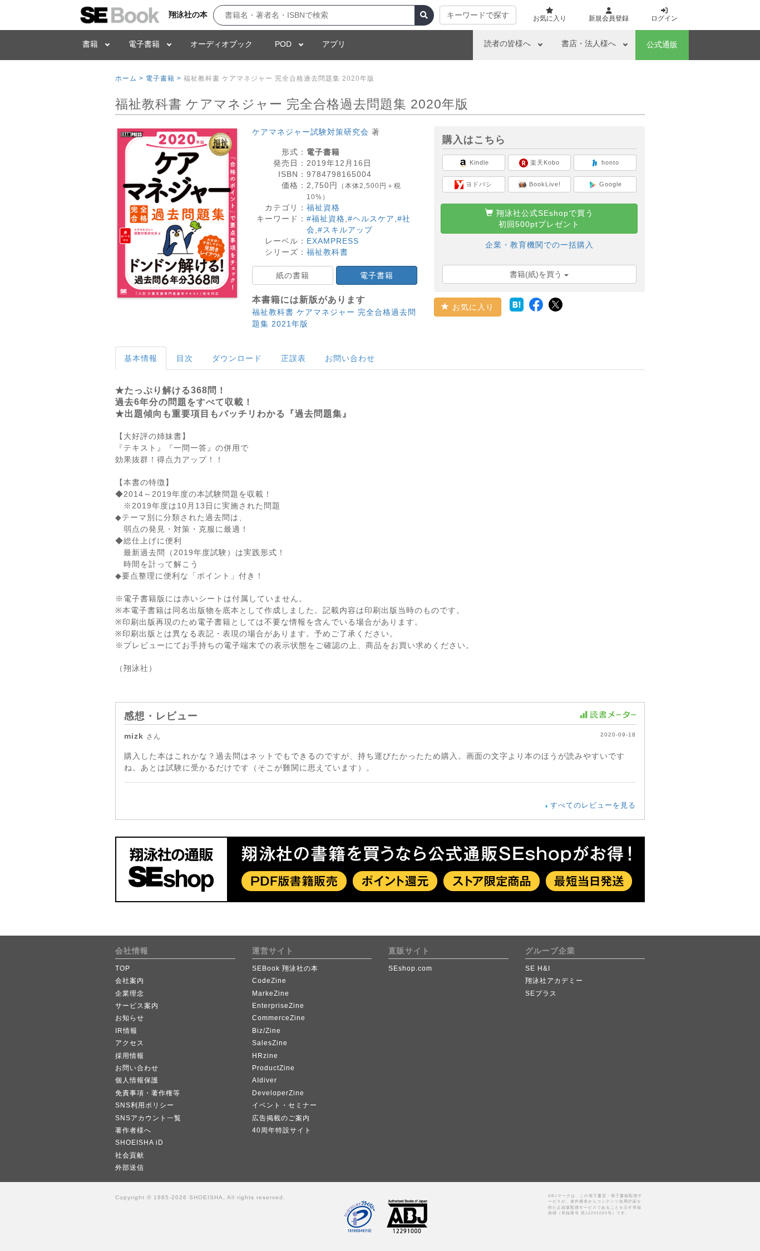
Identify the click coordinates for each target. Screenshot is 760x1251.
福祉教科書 (327, 252)
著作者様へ (133, 1130)
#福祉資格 (326, 218)
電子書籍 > (163, 78)
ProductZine (273, 1068)
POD (283, 43)
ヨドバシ (477, 184)
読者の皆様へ (507, 43)
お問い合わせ (350, 358)
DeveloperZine (278, 1093)
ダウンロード (237, 358)
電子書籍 (144, 43)
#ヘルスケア (371, 218)
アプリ (334, 43)
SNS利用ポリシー (144, 1105)
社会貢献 (129, 1155)
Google (609, 184)
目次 (184, 358)
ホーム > (129, 78)
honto (609, 162)
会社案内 (129, 981)
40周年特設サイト (282, 1130)
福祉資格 (323, 207)
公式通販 (662, 44)
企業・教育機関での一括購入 (539, 244)
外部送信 (129, 1167)
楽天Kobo (544, 162)
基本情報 (140, 358)
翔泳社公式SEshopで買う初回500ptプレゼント (543, 219)
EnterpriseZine (278, 1006)
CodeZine (269, 981)
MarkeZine (270, 993)
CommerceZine (278, 1018)
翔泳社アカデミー (554, 981)
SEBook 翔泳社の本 (285, 968)
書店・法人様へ (588, 43)
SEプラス (541, 993)
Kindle (478, 162)
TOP (122, 968)
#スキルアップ (345, 229)
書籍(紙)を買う (537, 274)
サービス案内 (137, 1006)
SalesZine (270, 1043)
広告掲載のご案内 (281, 1118)
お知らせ (129, 1018)
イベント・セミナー (284, 1105)
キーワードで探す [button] (478, 15)
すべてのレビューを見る (593, 805)
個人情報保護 (137, 1080)
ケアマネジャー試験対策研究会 (310, 131)
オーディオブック (221, 43)
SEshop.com (410, 968)
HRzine (265, 1056)
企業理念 (129, 993)
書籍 (90, 43)
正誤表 (293, 358)
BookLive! (544, 184)
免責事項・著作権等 (147, 1093)
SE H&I (537, 968)
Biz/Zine (266, 1031)
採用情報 (129, 1056)
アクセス (129, 1043)
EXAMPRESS (333, 240)
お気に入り (472, 307)
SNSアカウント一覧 (148, 1118)
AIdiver (264, 1080)
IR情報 (126, 1031)
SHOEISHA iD (139, 1142)
